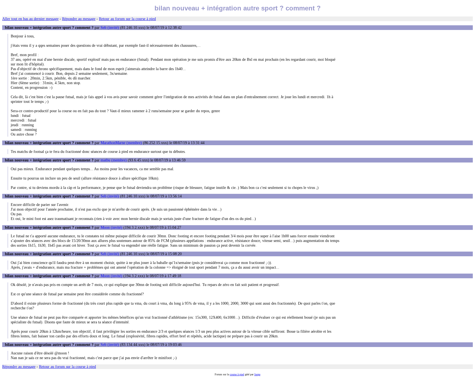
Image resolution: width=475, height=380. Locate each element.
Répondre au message (78, 18)
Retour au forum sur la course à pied (127, 18)
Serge (257, 374)
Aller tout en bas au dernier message (30, 18)
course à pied (237, 374)
